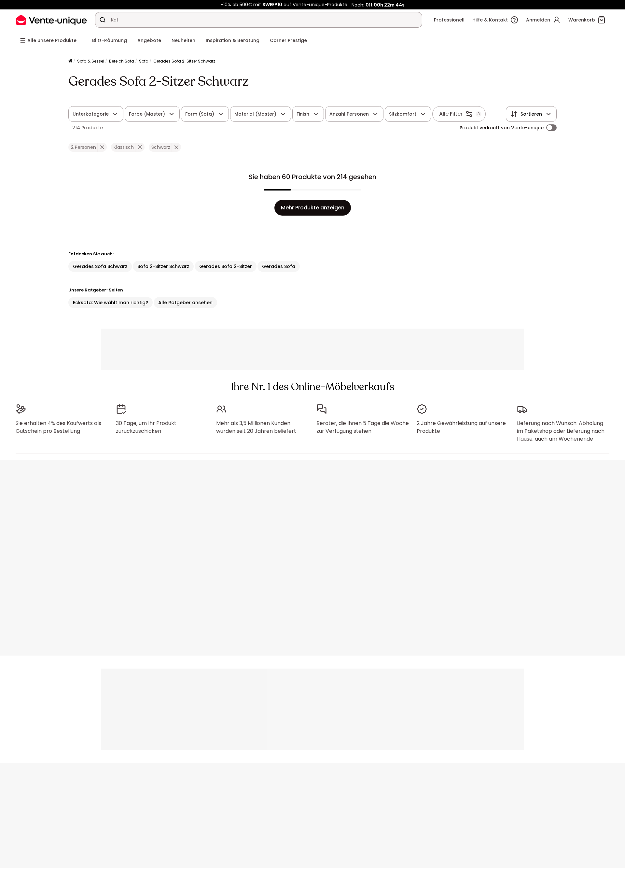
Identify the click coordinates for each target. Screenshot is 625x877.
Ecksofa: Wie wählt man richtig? (110, 302)
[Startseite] (70, 61)
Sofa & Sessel (90, 61)
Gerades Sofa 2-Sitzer (225, 266)
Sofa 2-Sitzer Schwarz (163, 266)
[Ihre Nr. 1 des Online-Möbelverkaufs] (51, 20)
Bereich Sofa (121, 61)
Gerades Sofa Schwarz (100, 266)
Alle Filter (451, 114)
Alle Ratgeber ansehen (185, 302)
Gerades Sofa (278, 266)
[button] (102, 147)
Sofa (143, 61)
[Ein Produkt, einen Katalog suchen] (102, 20)
